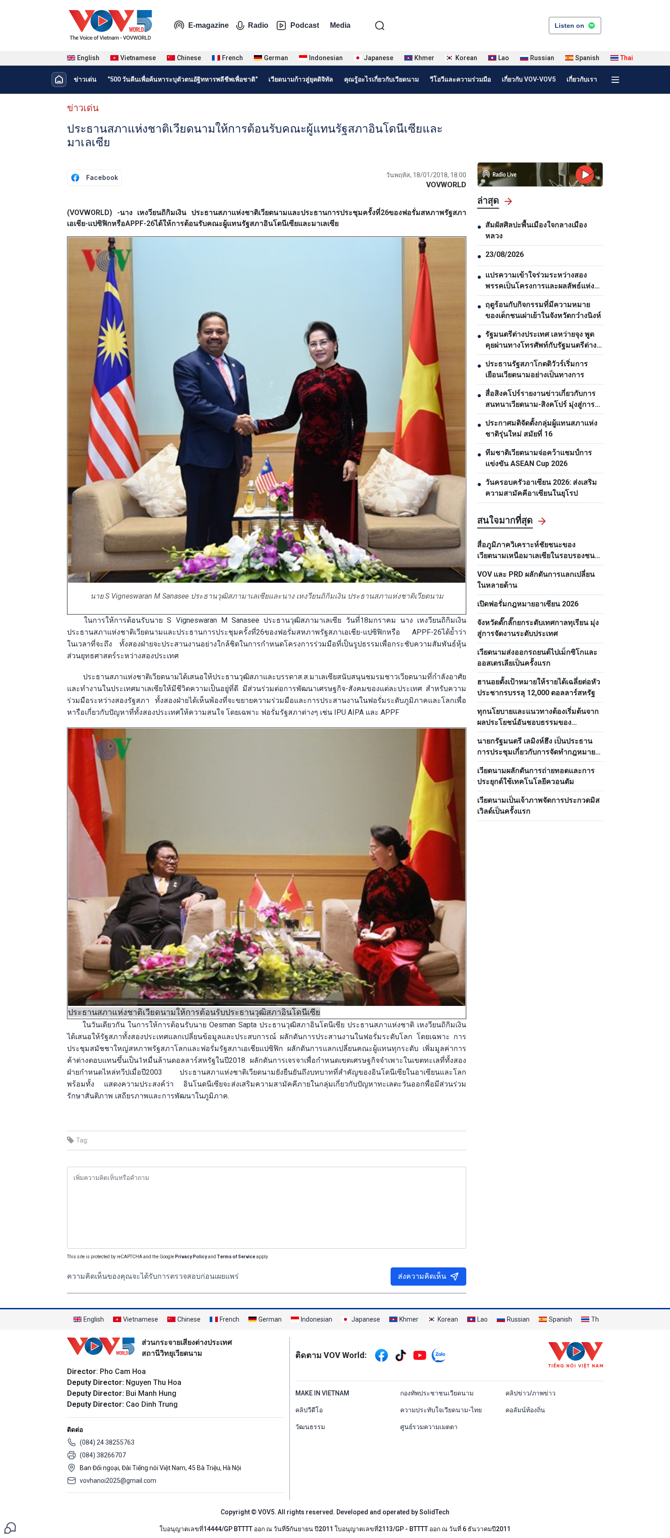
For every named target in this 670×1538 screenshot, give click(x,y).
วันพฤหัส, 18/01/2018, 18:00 (426, 175)
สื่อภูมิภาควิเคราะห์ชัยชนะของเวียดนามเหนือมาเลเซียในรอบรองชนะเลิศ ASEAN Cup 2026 (538, 550)
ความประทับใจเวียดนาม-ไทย (441, 1410)
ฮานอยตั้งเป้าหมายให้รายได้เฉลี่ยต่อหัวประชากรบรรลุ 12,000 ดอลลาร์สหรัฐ (538, 687)
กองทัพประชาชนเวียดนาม (437, 1393)
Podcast (304, 25)
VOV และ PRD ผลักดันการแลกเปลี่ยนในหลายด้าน (536, 580)
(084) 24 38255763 (107, 1442)
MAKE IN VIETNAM (322, 1393)
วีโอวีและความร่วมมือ (460, 79)
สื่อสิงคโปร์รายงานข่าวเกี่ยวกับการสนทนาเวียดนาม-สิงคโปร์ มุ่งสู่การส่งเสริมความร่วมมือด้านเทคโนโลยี (544, 399)
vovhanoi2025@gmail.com (118, 1480)
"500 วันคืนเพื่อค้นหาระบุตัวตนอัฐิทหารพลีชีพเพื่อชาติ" (183, 79)
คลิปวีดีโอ (309, 1410)
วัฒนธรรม (310, 1426)
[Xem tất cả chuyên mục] (615, 79)
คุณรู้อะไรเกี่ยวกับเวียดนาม (381, 79)
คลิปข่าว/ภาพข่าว (530, 1393)
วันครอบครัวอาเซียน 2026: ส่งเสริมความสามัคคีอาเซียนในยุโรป (541, 487)
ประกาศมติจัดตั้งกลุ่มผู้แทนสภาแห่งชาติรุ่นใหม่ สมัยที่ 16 (541, 428)
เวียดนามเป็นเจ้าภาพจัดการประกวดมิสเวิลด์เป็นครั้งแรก (538, 805)
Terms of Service (236, 1256)
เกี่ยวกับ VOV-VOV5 (529, 79)
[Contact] (10, 1527)
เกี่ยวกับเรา (582, 79)
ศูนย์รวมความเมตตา (429, 1426)
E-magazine (208, 25)
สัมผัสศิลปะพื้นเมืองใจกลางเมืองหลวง (536, 230)
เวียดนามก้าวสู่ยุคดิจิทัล (300, 79)
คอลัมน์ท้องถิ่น (525, 1410)
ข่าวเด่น (85, 79)
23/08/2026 (504, 254)
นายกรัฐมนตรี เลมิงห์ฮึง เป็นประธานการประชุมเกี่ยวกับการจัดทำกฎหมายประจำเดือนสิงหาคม (536, 747)
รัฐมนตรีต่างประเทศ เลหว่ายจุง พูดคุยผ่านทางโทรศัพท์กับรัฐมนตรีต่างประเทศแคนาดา (541, 340)
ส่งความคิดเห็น (422, 1276)
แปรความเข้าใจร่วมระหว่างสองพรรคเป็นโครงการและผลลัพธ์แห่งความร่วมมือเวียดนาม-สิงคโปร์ (539, 281)
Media (340, 25)
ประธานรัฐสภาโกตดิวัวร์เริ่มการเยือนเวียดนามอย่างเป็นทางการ (536, 369)
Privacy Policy (191, 1256)
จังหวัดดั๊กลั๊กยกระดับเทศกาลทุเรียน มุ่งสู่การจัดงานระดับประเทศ (538, 628)
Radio (258, 25)
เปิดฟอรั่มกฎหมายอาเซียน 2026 (527, 604)
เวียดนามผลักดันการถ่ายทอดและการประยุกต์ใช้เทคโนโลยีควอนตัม (536, 776)
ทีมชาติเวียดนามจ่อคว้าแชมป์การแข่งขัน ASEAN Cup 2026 (538, 458)
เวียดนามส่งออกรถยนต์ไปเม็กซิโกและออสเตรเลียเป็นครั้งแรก (537, 657)
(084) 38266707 (103, 1455)
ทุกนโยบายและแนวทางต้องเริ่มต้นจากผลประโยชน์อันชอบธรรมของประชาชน (538, 717)
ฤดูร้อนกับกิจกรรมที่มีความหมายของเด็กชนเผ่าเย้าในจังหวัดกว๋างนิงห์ (543, 310)
